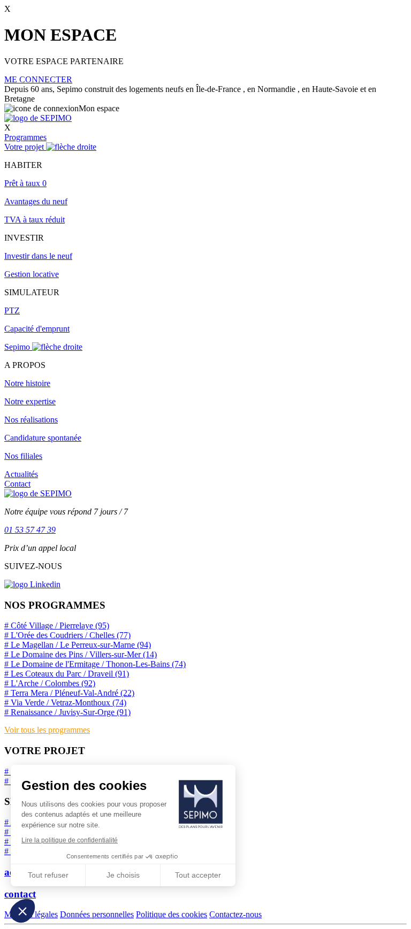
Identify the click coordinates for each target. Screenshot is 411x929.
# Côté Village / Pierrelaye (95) (56, 625)
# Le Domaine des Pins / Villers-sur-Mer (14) (80, 654)
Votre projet (25, 146)
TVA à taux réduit (34, 219)
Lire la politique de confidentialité (69, 840)
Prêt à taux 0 (25, 183)
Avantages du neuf (35, 201)
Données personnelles (97, 914)
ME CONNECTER (38, 79)
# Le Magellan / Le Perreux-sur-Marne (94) (77, 644)
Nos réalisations (31, 419)
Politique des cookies (171, 914)
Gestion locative (31, 274)
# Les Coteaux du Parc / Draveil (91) (66, 673)
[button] (22, 911)
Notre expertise (30, 401)
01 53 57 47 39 (30, 529)
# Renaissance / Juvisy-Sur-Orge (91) (67, 712)
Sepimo (18, 346)
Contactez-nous (235, 914)
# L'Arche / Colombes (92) (49, 683)
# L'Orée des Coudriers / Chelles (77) (67, 635)
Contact (17, 483)
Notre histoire (27, 383)
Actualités (21, 474)
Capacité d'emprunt (37, 328)
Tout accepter (198, 875)
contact (20, 894)
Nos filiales (23, 455)
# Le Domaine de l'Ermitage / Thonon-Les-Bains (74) (95, 664)
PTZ (12, 310)
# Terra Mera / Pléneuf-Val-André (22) (69, 692)
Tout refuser (48, 875)
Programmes (25, 137)
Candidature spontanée (42, 437)
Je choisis (123, 875)
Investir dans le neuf (38, 255)
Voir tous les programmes (47, 729)
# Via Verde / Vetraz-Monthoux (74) (65, 702)
